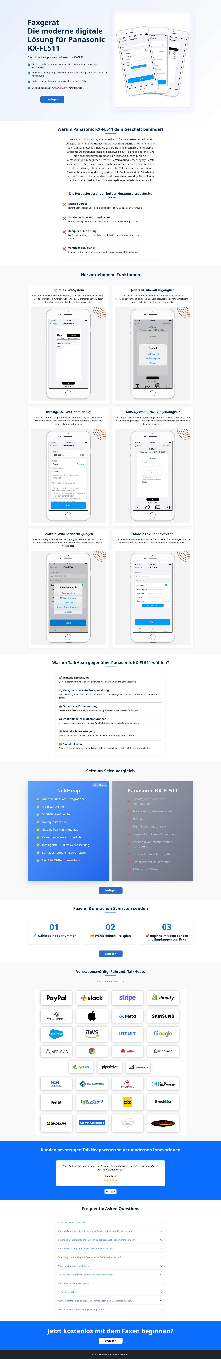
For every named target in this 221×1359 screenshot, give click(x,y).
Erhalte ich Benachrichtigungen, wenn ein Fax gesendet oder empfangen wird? (96, 1239)
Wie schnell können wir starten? (73, 1266)
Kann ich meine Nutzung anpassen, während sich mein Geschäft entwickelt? (95, 1300)
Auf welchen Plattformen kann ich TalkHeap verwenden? (85, 1274)
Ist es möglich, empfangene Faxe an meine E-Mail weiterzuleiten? (89, 1257)
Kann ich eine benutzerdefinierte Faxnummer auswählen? (86, 1248)
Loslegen (52, 99)
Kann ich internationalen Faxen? (73, 1283)
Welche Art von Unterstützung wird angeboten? (81, 1309)
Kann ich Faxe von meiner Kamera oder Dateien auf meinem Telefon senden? (95, 1231)
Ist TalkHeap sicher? (68, 1292)
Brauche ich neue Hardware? (72, 1222)
